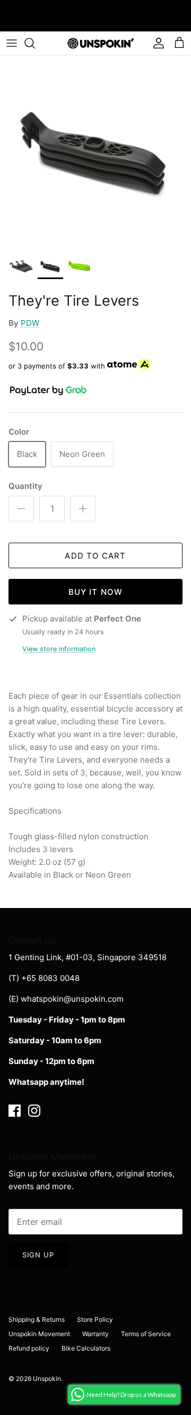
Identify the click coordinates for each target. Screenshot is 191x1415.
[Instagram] (34, 1111)
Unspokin (47, 1379)
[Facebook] (14, 1111)
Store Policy (95, 1319)
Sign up (38, 1254)
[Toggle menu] (11, 43)
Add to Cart (95, 556)
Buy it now (95, 592)
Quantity (25, 486)
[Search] (35, 43)
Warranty (95, 1334)
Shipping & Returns (36, 1319)
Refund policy (28, 1348)
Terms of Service (146, 1334)
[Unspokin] (95, 43)
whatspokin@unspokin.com (72, 999)
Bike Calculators (86, 1348)
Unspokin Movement (39, 1334)
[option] (95, 151)
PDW (30, 323)
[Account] (156, 43)
